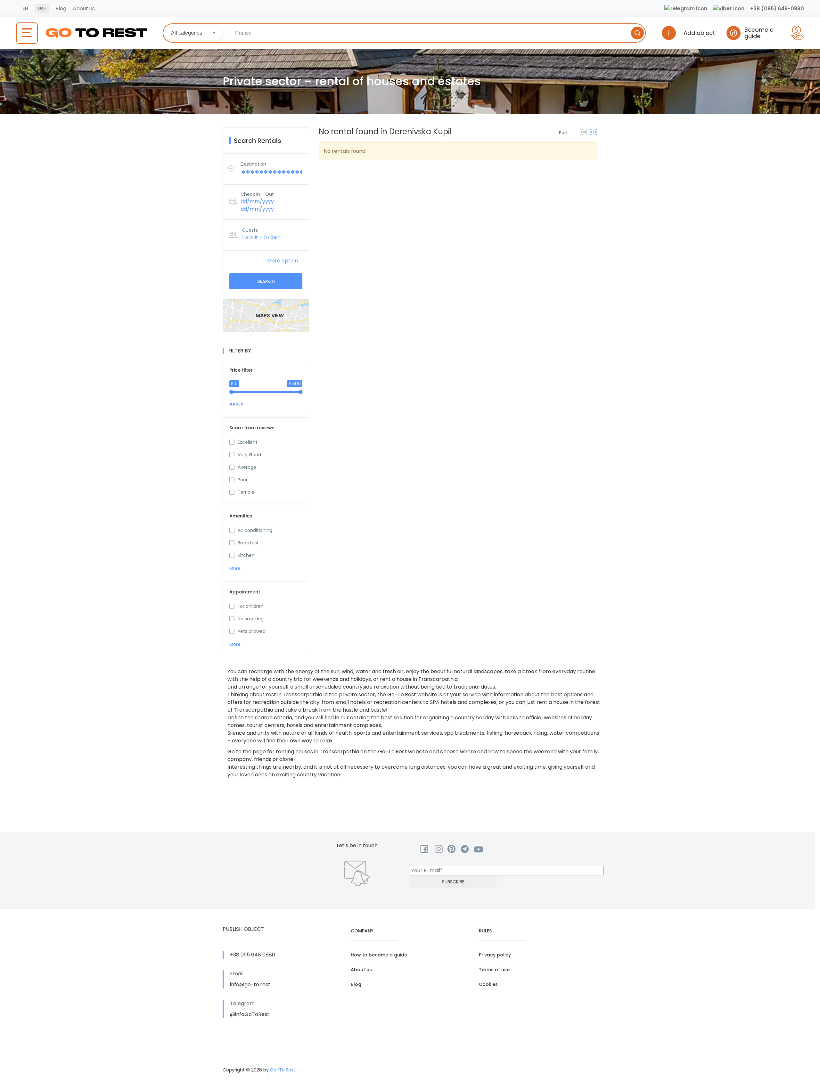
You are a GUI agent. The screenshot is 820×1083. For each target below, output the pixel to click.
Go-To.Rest (282, 1070)
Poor (243, 479)
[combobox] (194, 33)
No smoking (251, 619)
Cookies (488, 984)
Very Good (249, 454)
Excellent (248, 442)
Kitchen (246, 555)
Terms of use (494, 969)
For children (251, 606)
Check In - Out (257, 194)
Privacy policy (495, 955)
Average (247, 467)
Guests (250, 230)
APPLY (236, 404)
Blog (60, 8)
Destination (253, 164)
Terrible (246, 492)
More (235, 568)
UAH (42, 8)
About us (84, 8)
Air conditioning (255, 530)
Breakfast (248, 543)
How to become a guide (379, 955)
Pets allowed (252, 631)
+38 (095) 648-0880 (777, 8)
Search (266, 281)
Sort (563, 132)
